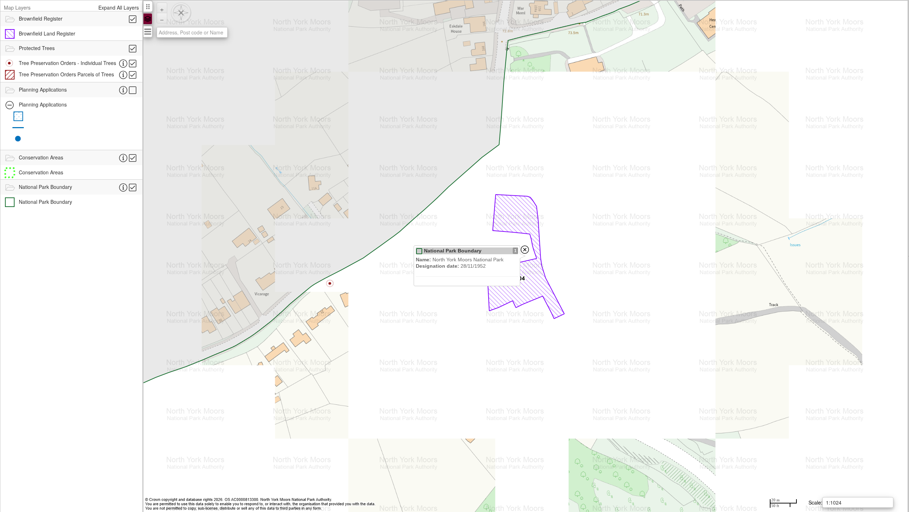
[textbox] (192, 32)
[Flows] (147, 31)
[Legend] (147, 18)
